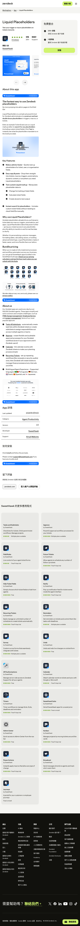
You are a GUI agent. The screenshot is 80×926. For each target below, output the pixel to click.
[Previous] (16, 82)
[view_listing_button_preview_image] (16, 66)
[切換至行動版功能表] (76, 3)
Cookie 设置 (31, 921)
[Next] (25, 82)
